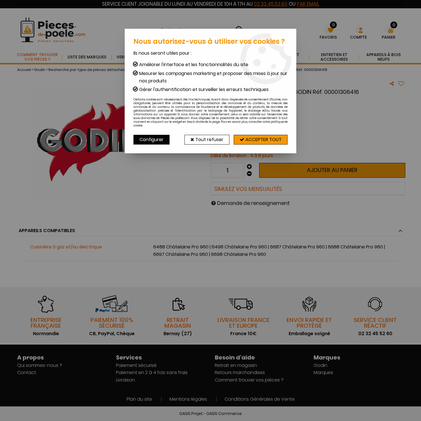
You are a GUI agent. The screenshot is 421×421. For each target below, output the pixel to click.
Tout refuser (208, 139)
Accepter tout (263, 139)
